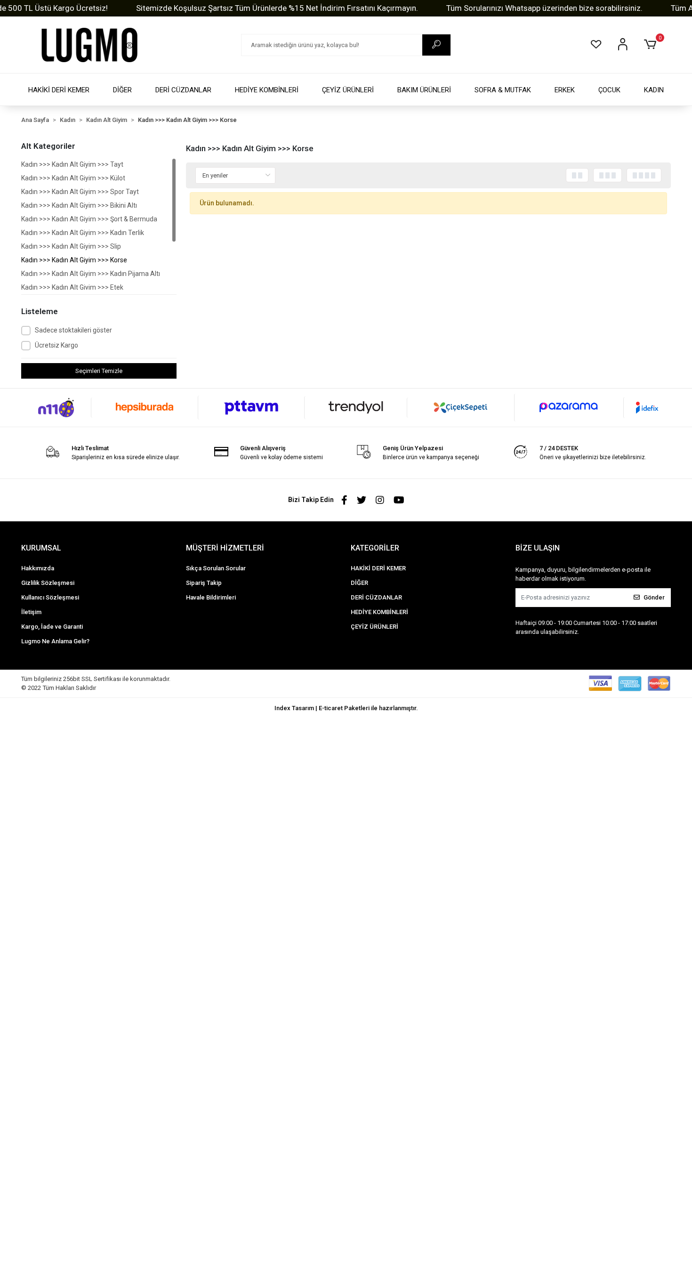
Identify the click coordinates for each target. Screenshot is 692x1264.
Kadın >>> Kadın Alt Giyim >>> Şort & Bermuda (89, 219)
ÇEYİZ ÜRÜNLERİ (348, 90)
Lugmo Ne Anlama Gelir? (55, 641)
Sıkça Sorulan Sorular (216, 568)
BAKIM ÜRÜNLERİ (424, 90)
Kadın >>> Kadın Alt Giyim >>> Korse (74, 260)
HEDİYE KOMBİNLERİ (266, 90)
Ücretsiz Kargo (56, 345)
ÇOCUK (609, 90)
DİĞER (122, 90)
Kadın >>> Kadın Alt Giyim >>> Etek (72, 287)
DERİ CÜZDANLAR (183, 90)
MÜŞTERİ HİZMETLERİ (225, 547)
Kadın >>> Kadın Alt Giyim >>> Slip (71, 246)
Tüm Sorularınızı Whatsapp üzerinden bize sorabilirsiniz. (544, 8)
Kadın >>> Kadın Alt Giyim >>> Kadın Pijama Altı (90, 273)
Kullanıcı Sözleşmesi (50, 597)
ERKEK (565, 90)
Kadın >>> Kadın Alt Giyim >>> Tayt (72, 164)
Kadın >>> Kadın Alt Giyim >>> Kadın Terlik (82, 232)
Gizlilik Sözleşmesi (47, 582)
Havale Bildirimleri (211, 597)
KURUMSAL (41, 547)
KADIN (654, 90)
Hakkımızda (37, 568)
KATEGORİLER (375, 547)
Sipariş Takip (204, 582)
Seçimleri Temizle (98, 370)
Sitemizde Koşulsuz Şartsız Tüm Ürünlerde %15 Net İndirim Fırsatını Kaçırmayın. (277, 8)
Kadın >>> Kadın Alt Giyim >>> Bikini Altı (79, 205)
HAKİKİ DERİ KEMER (58, 90)
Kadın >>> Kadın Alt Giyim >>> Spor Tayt (80, 191)
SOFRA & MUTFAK (503, 90)
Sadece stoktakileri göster (73, 330)
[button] (652, 44)
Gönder (654, 597)
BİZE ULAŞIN (537, 547)
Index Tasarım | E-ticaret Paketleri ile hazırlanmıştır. (346, 708)
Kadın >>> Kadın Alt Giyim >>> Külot (73, 178)
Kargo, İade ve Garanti (52, 626)
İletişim (31, 612)
